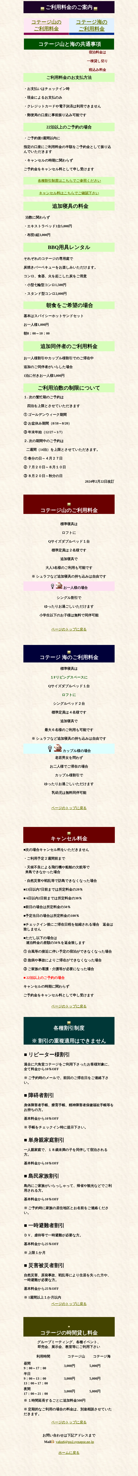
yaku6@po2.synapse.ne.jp (75, 1442)
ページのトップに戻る (69, 629)
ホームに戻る (69, 1453)
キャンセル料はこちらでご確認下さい (69, 193)
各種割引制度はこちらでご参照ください (69, 181)
